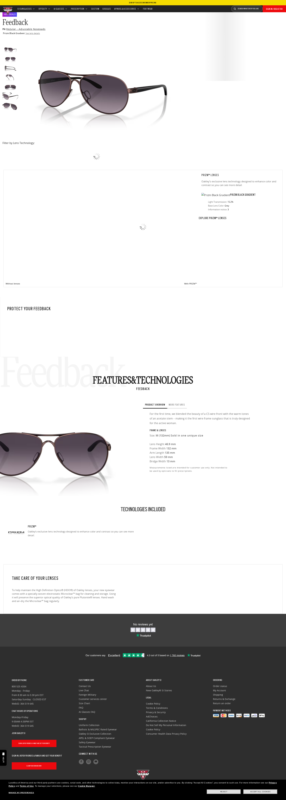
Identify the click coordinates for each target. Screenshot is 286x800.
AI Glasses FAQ (87, 711)
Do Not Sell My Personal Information (166, 725)
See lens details (32, 33)
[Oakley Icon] (7, 8)
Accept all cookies (260, 792)
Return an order (222, 703)
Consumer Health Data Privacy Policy (166, 733)
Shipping (218, 694)
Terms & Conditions (157, 707)
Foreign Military (87, 694)
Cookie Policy (153, 703)
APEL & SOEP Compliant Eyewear (97, 738)
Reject (223, 792)
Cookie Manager (86, 786)
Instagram (88, 761)
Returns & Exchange (224, 699)
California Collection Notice (161, 720)
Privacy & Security (156, 712)
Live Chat (84, 690)
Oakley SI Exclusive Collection (95, 733)
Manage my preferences (21, 793)
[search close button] (265, 7)
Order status (220, 686)
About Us (151, 686)
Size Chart (84, 703)
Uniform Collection (89, 725)
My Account (219, 690)
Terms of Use (27, 786)
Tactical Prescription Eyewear (95, 746)
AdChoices (152, 716)
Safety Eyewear (87, 742)
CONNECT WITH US (88, 753)
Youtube (95, 761)
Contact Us (85, 686)
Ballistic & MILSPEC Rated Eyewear (98, 729)
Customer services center (93, 699)
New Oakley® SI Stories (159, 690)
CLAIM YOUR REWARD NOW (34, 766)
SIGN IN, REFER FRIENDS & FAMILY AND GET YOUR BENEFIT (34, 743)
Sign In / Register (274, 9)
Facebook (81, 761)
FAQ (81, 707)
